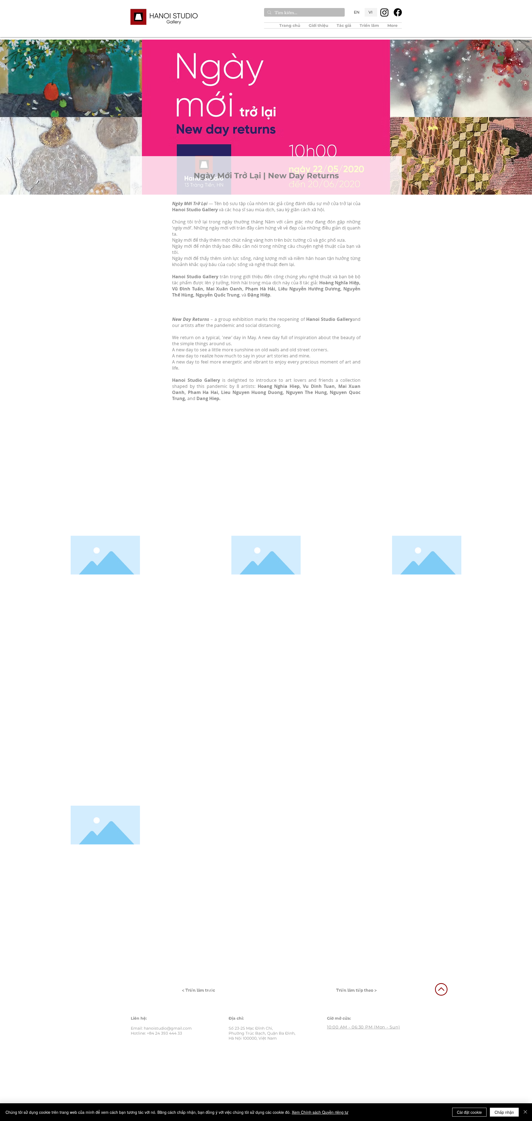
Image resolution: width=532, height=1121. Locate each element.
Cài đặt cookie (469, 1112)
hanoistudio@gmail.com (168, 1028)
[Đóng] (525, 1112)
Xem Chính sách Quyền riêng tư (320, 1112)
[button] (343, 25)
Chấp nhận (504, 1112)
